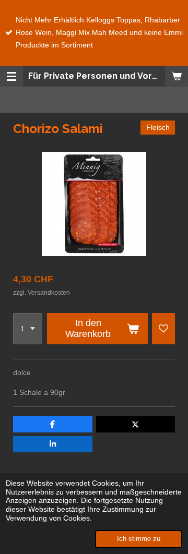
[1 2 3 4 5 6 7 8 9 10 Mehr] (27, 328)
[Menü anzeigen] (11, 76)
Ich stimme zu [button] (138, 539)
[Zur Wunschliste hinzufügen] (163, 328)
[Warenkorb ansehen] (176, 76)
